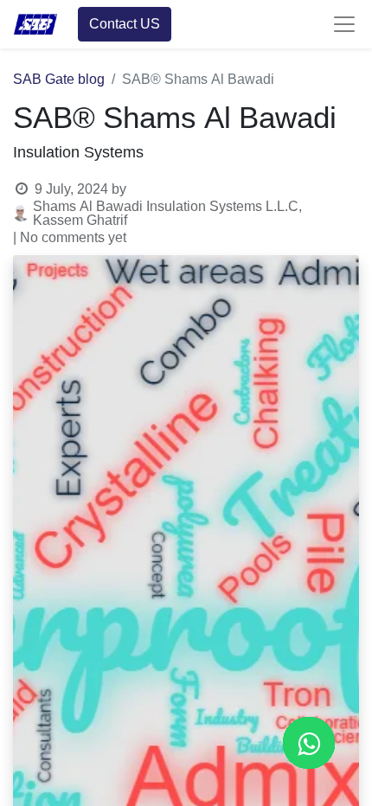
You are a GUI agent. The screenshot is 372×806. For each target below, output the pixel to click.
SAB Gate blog (59, 79)
